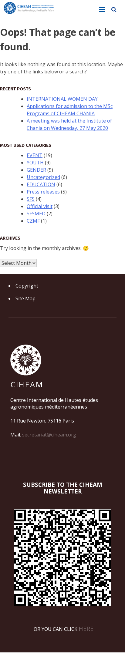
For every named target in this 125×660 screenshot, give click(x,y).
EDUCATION (41, 184)
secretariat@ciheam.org (49, 434)
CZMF (33, 220)
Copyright (26, 285)
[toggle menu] (102, 10)
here (86, 629)
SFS (31, 199)
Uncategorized (43, 177)
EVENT (34, 155)
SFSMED (36, 213)
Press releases (43, 191)
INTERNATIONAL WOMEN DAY (62, 99)
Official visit (39, 206)
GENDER (36, 170)
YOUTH (35, 162)
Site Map (25, 298)
